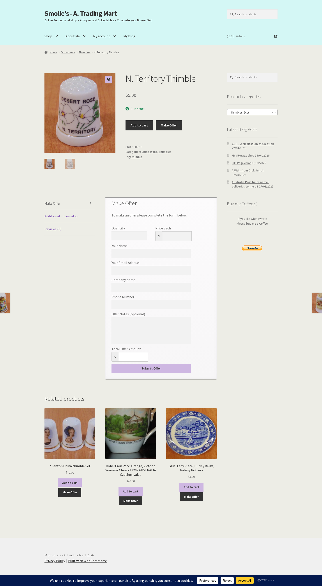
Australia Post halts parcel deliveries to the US (250, 184)
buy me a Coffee (257, 223)
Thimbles (84, 52)
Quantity (118, 228)
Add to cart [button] (70, 483)
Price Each (163, 228)
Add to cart (139, 125)
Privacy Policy (54, 561)
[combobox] (252, 112)
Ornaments (68, 52)
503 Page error (241, 163)
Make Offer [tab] (52, 203)
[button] (108, 79)
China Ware (149, 152)
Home (53, 52)
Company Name (123, 280)
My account (101, 36)
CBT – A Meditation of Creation (253, 144)
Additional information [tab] (61, 216)
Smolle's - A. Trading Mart (80, 13)
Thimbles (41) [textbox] (251, 112)
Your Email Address (125, 262)
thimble (136, 157)
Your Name (119, 245)
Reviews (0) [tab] (52, 229)
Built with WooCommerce (87, 561)
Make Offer (169, 125)
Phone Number (122, 297)
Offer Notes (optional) (128, 314)
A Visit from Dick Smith (248, 170)
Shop (48, 36)
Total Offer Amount (126, 349)
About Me (72, 36)
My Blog (129, 36)
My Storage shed (243, 155)
